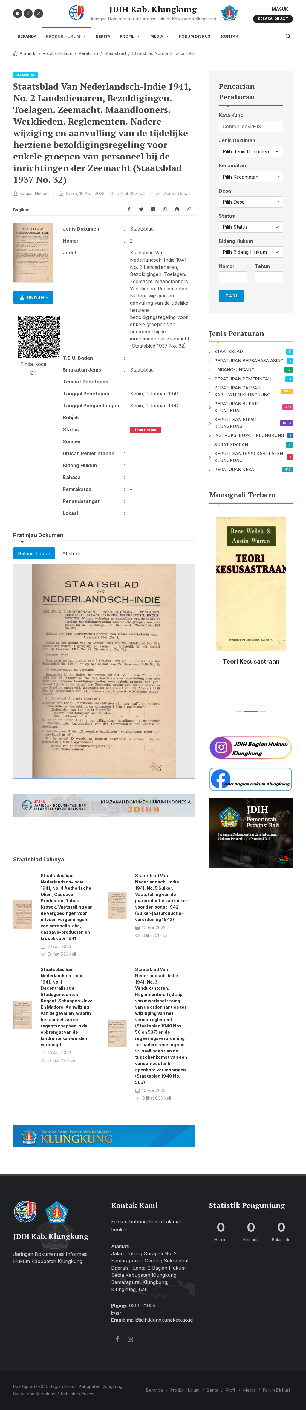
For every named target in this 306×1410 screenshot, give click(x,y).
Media (249, 1390)
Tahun (262, 266)
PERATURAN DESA (234, 469)
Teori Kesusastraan (251, 661)
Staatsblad (115, 53)
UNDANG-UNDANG (234, 369)
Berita (212, 1390)
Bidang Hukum (236, 241)
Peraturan (88, 53)
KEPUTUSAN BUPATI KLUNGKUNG (236, 423)
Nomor (227, 266)
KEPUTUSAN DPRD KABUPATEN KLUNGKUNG (248, 457)
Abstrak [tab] (71, 553)
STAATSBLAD (228, 351)
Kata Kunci (231, 115)
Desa (225, 191)
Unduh (35, 297)
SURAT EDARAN (231, 444)
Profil (231, 1390)
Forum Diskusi (276, 1390)
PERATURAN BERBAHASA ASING (249, 360)
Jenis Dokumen (237, 140)
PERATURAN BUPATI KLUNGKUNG (236, 407)
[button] (189, 210)
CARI (231, 295)
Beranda (28, 53)
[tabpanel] (104, 671)
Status (227, 216)
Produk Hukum (57, 53)
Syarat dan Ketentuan (34, 1393)
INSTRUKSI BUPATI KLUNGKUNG (249, 435)
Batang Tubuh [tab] (34, 553)
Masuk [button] (280, 9)
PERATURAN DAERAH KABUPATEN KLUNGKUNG (242, 391)
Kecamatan (232, 165)
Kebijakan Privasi (77, 1393)
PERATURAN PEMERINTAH (242, 379)
